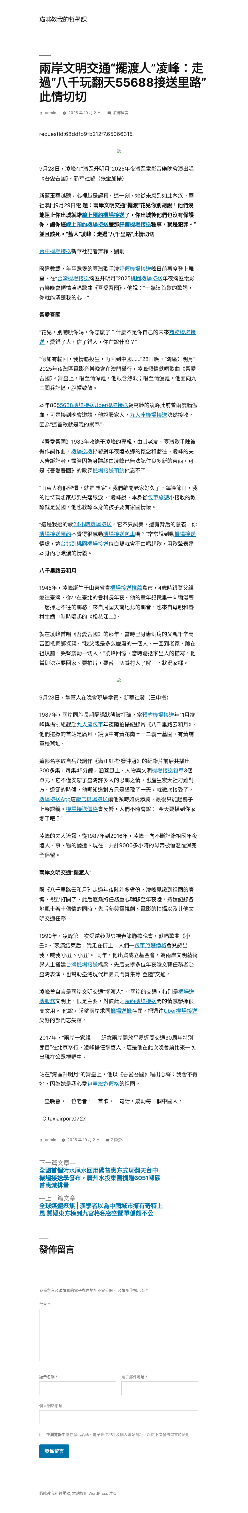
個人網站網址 (50, 1405)
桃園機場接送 (147, 278)
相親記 (117, 1139)
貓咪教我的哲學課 (63, 19)
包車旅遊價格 (150, 945)
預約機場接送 (158, 715)
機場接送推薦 (126, 588)
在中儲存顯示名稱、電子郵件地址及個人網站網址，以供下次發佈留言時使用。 (120, 1434)
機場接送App (54, 799)
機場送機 (82, 451)
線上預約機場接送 (103, 215)
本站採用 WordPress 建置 (94, 1493)
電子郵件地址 (134, 1377)
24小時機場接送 (92, 524)
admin (50, 112)
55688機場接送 (75, 405)
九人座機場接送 (148, 415)
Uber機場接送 (111, 405)
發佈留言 (121, 112)
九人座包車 (90, 724)
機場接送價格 (82, 809)
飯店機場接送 (92, 799)
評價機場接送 (135, 224)
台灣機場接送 (73, 278)
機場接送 (185, 534)
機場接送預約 (108, 470)
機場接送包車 (119, 534)
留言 (44, 1304)
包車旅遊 (158, 497)
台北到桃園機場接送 (84, 544)
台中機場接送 (55, 251)
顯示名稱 (48, 1377)
